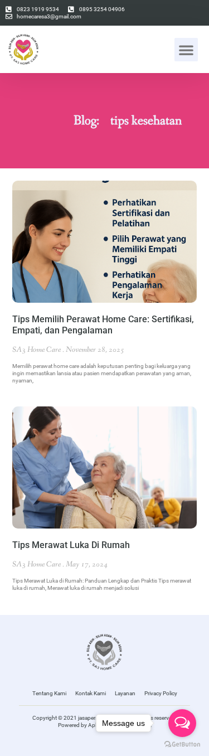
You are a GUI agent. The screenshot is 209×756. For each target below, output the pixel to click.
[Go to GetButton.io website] (182, 744)
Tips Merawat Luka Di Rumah (71, 545)
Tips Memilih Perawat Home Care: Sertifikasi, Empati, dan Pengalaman (103, 325)
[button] (186, 49)
